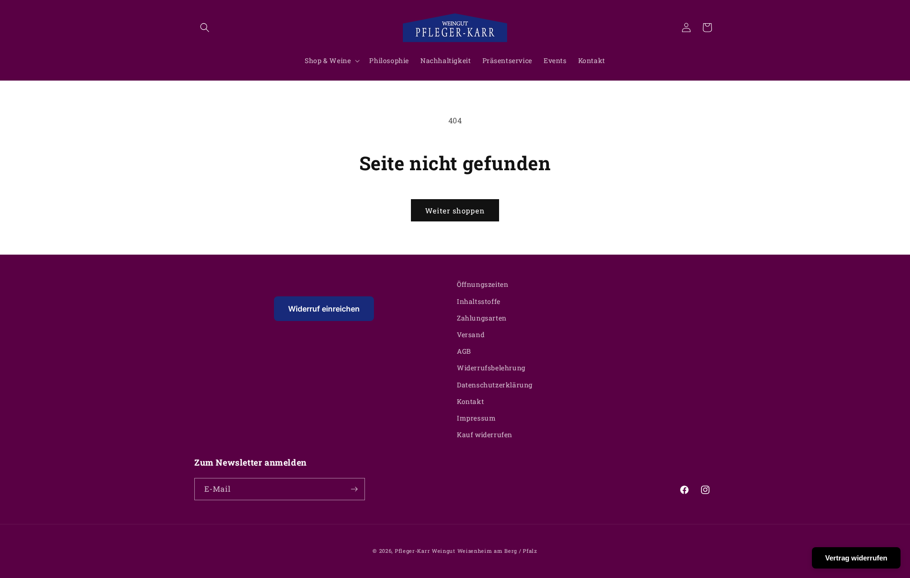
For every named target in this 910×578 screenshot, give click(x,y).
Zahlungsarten (482, 317)
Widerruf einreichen (324, 308)
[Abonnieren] (354, 489)
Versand (470, 334)
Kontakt (470, 401)
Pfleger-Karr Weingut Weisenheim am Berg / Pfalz (466, 550)
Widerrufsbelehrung (491, 367)
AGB (464, 351)
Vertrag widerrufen (856, 558)
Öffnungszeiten (482, 284)
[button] (204, 27)
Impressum (476, 417)
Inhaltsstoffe (478, 301)
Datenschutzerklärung (495, 384)
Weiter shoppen (455, 210)
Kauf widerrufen (484, 434)
